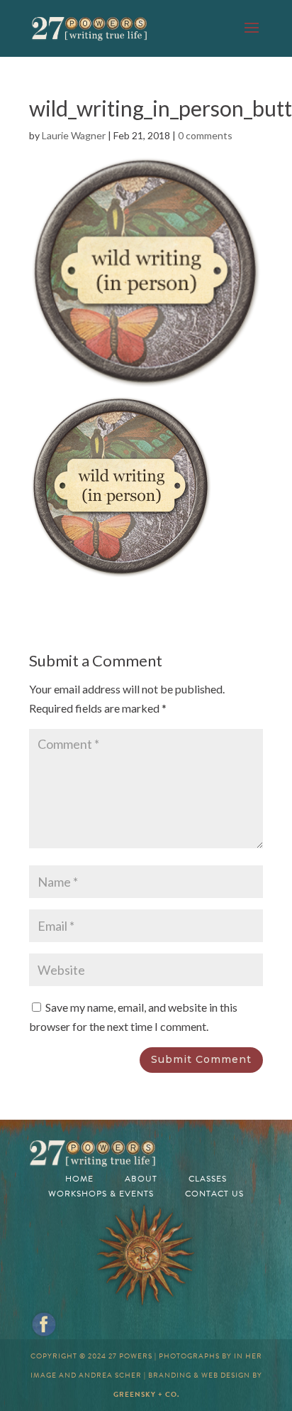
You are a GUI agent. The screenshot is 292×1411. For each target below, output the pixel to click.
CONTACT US (214, 1193)
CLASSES (208, 1178)
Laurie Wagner (74, 135)
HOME (79, 1178)
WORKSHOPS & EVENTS (101, 1193)
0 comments (205, 135)
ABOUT (141, 1178)
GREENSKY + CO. (146, 1394)
